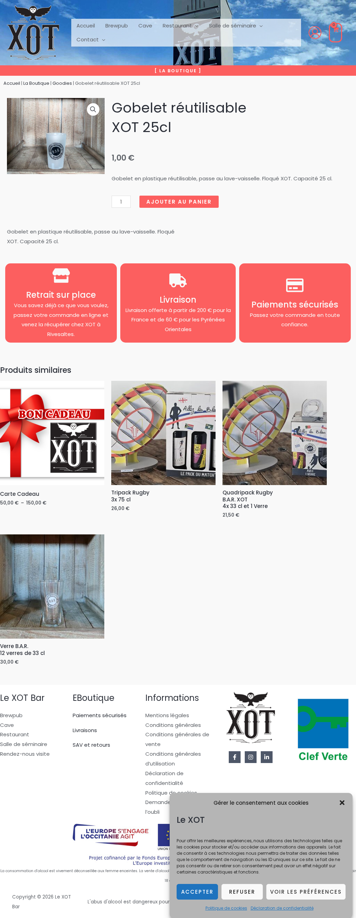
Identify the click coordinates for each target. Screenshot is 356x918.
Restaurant (14, 734)
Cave (7, 725)
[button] (342, 802)
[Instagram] (251, 757)
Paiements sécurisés (100, 715)
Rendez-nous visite (25, 753)
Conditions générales (173, 725)
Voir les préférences (306, 891)
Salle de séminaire (23, 744)
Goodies (62, 83)
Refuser (242, 891)
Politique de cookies (226, 908)
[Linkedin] (267, 757)
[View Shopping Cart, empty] (335, 32)
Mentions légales (167, 715)
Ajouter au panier (179, 201)
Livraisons (85, 730)
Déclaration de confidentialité (282, 908)
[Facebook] (235, 757)
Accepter (197, 891)
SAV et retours (91, 744)
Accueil (11, 83)
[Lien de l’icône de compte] (315, 33)
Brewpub (11, 715)
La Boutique (36, 83)
